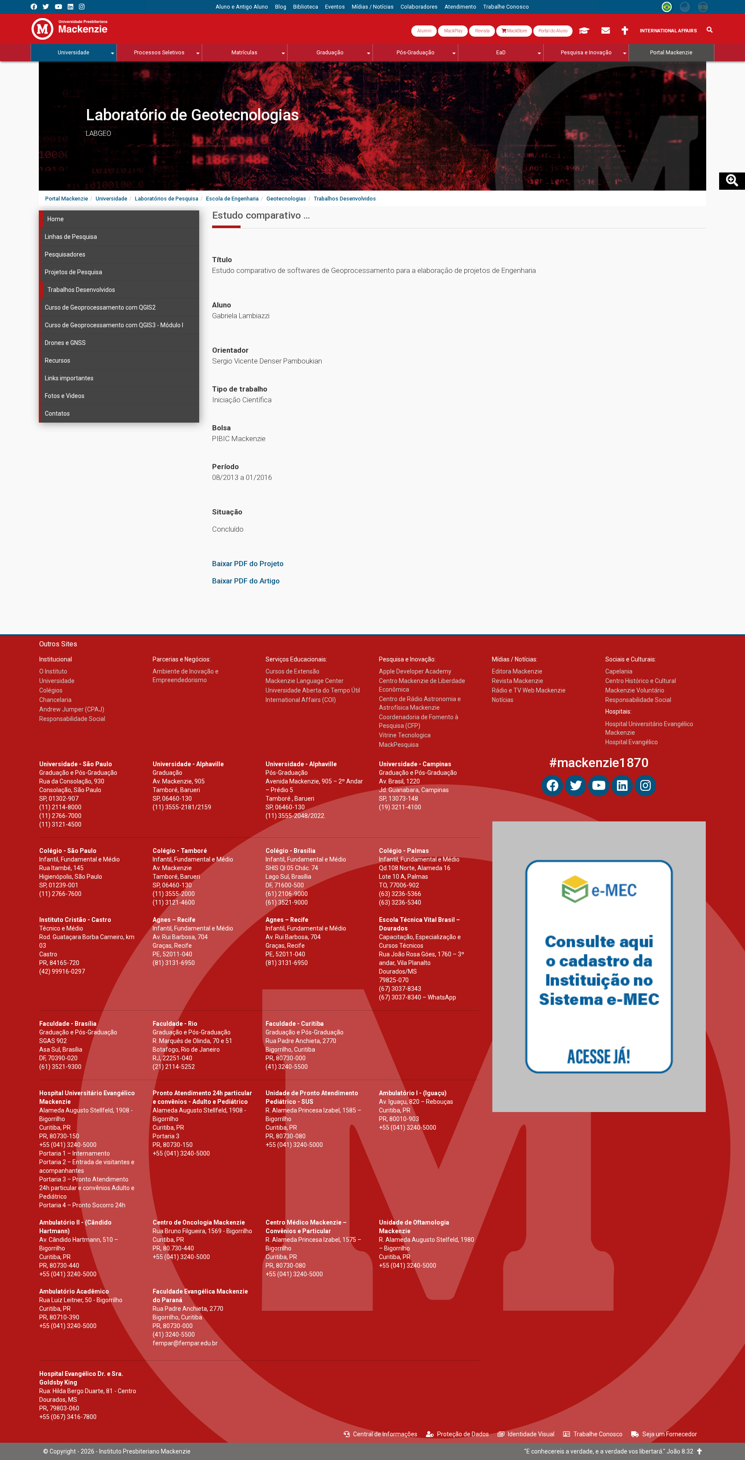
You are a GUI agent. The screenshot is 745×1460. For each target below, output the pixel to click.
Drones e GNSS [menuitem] (65, 342)
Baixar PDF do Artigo (246, 580)
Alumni (424, 30)
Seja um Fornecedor (669, 1434)
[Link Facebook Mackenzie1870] (33, 6)
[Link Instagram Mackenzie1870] (82, 6)
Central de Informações (385, 1434)
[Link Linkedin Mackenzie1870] (70, 6)
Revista (482, 30)
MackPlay (453, 30)
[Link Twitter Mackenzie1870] (46, 6)
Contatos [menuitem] (57, 413)
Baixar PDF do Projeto (248, 563)
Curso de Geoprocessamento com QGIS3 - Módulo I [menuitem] (114, 325)
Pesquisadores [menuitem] (65, 254)
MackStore (516, 30)
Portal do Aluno (552, 30)
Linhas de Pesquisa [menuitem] (71, 236)
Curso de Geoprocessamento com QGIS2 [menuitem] (100, 307)
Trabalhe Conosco (598, 1434)
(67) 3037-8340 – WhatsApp (417, 997)
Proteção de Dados (463, 1434)
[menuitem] (242, 7)
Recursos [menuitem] (57, 360)
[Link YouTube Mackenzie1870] (58, 6)
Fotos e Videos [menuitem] (65, 395)
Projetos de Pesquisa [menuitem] (73, 272)
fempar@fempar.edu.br (185, 1343)
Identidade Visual (531, 1434)
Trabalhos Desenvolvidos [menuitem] (81, 289)
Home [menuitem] (55, 219)
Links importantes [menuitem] (69, 378)
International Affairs (668, 31)
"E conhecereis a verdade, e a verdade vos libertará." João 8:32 (610, 1451)
